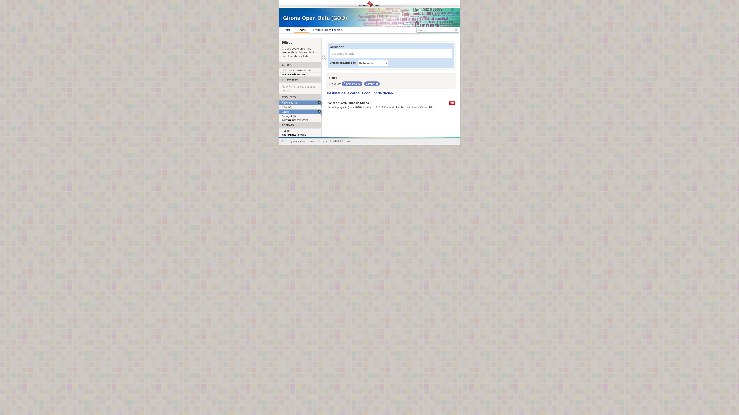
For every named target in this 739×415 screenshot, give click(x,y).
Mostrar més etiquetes (295, 120)
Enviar (324, 58)
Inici (287, 30)
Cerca (456, 30)
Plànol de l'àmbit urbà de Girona (348, 103)
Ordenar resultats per (342, 63)
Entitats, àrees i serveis (328, 30)
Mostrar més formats (294, 135)
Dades (302, 30)
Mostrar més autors (293, 74)
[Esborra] (359, 83)
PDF (452, 103)
